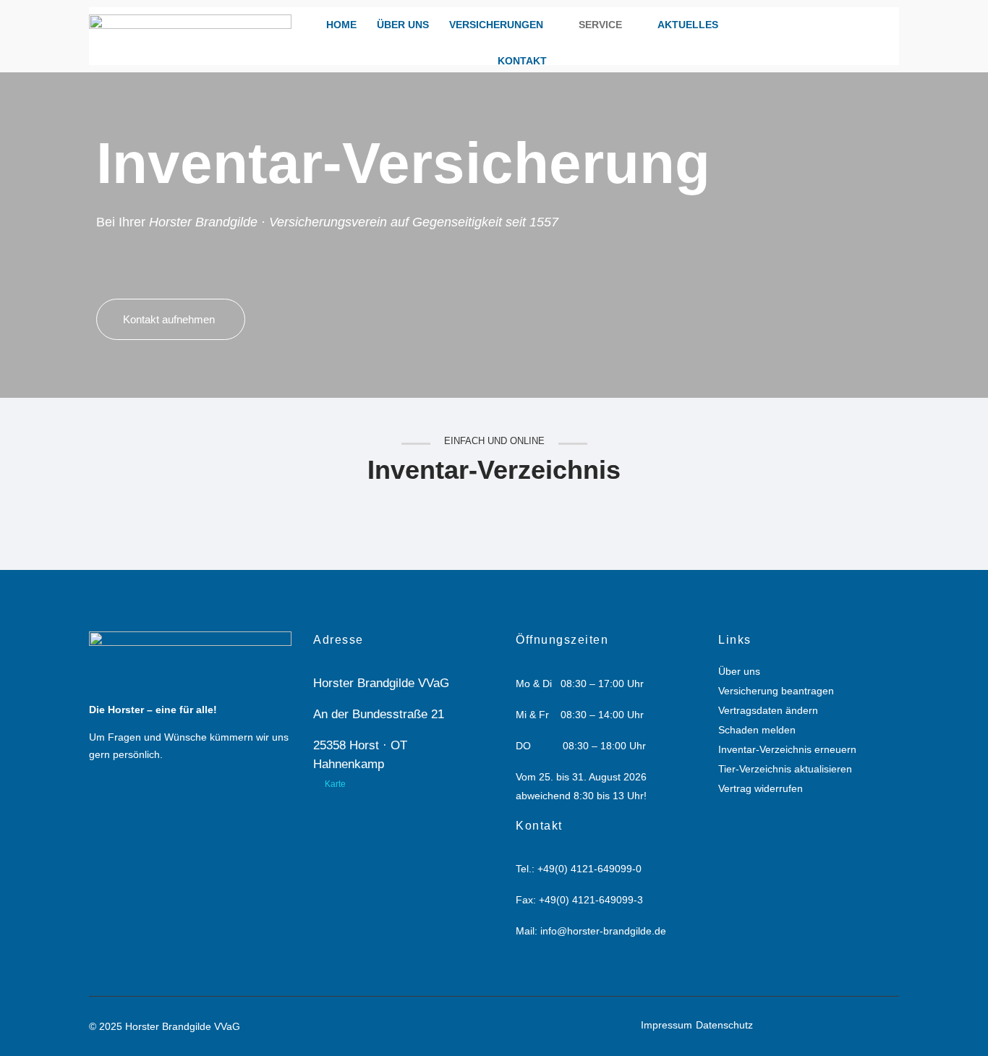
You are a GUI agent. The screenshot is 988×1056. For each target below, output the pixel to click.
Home (341, 24)
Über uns (403, 24)
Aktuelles (687, 24)
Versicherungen (496, 24)
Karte (335, 784)
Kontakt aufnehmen (169, 319)
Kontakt (522, 61)
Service (600, 24)
